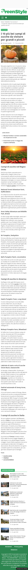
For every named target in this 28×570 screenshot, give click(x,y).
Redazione (14, 550)
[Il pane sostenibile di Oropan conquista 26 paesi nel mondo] (5, 530)
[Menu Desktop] (2, 17)
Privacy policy (18, 546)
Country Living (7, 456)
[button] (26, 18)
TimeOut (6, 458)
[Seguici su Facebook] (6, 18)
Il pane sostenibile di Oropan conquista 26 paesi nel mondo (17, 529)
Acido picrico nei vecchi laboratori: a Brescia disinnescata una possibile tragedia (18, 484)
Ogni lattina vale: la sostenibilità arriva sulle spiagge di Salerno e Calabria (18, 511)
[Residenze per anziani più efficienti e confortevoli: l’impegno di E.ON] (5, 493)
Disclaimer (8, 546)
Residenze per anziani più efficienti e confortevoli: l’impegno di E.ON (16, 493)
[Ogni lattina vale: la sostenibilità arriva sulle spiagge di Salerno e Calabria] (5, 511)
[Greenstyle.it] (14, 11)
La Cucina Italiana (8, 459)
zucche (16, 284)
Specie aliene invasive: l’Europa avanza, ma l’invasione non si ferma (17, 537)
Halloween (4, 378)
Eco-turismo (4, 30)
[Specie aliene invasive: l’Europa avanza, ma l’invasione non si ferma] (5, 537)
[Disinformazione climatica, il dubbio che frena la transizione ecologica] (5, 502)
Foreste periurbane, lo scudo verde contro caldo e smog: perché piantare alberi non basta (18, 521)
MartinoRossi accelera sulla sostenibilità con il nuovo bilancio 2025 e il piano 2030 (18, 475)
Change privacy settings (22, 568)
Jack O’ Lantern (11, 186)
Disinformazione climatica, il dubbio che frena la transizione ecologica (17, 502)
